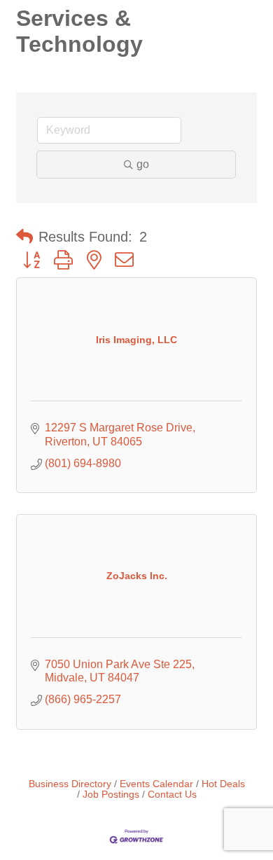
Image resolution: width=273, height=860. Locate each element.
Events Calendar (156, 784)
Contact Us (172, 794)
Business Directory (70, 784)
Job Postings (111, 794)
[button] (24, 236)
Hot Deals (223, 784)
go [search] (142, 164)
